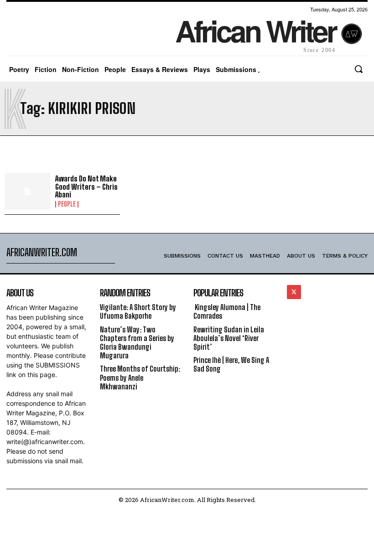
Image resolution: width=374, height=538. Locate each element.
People (67, 204)
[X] (294, 292)
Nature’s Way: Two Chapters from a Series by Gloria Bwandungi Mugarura (137, 342)
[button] (358, 69)
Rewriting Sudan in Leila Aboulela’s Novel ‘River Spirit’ (228, 338)
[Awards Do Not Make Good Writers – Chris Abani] (28, 191)
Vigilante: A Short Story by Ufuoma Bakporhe (138, 311)
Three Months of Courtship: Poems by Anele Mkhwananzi (140, 377)
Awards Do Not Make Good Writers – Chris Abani (86, 186)
